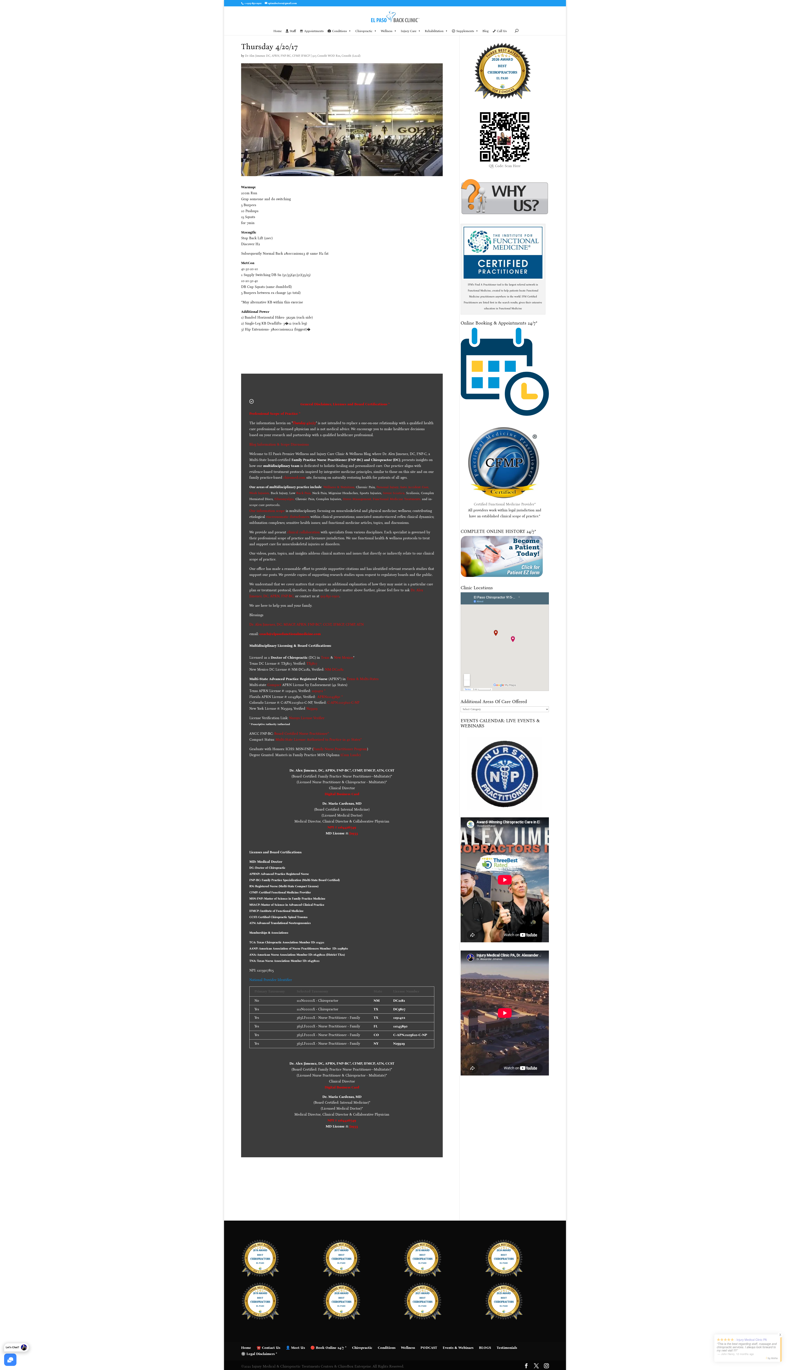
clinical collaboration (303, 532)
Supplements (465, 31)
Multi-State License (290, 739)
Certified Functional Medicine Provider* (505, 504)
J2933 (353, 833)
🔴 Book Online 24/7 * (328, 1348)
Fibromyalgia (284, 499)
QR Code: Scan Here (504, 166)
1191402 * (318, 691)
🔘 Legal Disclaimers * (259, 1354)
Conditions (339, 31)
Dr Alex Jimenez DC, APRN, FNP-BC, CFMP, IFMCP (277, 56)
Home (277, 31)
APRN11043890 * (330, 697)
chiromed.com (294, 477)
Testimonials (507, 1348)
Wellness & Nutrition (338, 487)
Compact (274, 685)
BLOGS (485, 1348)
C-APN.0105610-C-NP (343, 702)
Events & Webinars (458, 1348)
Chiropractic (363, 31)
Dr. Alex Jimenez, (262, 624)
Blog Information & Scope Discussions (279, 444)
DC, (279, 624)
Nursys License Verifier (306, 718)
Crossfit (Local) (351, 56)
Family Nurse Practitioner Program (340, 749)
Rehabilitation (434, 31)
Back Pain (303, 493)
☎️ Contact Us (268, 1348)
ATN (360, 624)
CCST (327, 624)
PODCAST (429, 1348)
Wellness (386, 31)
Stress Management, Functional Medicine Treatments (381, 499)
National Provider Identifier (270, 980)
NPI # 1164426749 (342, 827)
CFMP (350, 624)
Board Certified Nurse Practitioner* (301, 733)
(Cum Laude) (350, 755)
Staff (293, 31)
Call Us (502, 31)
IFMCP (338, 624)
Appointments (314, 31)
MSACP (289, 624)
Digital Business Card (342, 794)
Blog (485, 31)
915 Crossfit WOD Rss (326, 56)
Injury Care (408, 31)
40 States (353, 739)
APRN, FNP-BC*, (310, 624)
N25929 (311, 708)
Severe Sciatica (393, 493)
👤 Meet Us (295, 1348)
